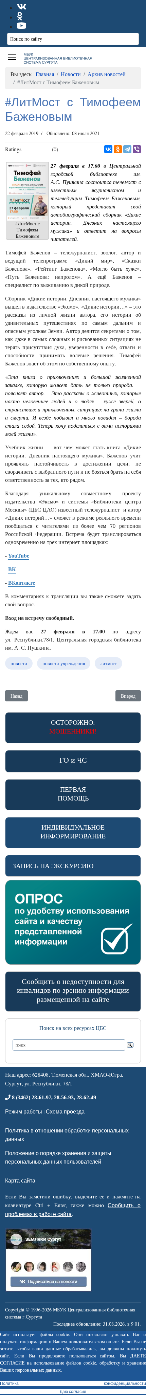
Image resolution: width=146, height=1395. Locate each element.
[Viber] (137, 149)
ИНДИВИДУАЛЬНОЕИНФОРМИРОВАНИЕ (73, 831)
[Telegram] (127, 149)
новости (19, 663)
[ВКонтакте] (108, 149)
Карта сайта (20, 1180)
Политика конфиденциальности (73, 1383)
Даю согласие (73, 1391)
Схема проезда (65, 1111)
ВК (12, 569)
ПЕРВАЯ (73, 794)
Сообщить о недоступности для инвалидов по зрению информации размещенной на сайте (73, 990)
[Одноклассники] (118, 149)
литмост (108, 663)
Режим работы (23, 1111)
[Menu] (12, 57)
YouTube (18, 555)
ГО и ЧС (73, 760)
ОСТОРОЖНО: (73, 727)
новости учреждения (63, 663)
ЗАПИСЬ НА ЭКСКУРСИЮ (53, 865)
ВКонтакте (21, 582)
